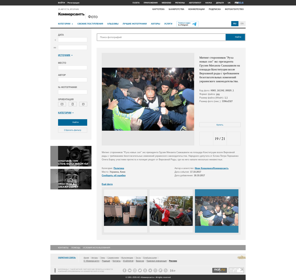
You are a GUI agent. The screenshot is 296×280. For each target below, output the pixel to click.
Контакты (63, 248)
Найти (75, 122)
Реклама (173, 261)
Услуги (168, 24)
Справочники (113, 258)
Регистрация (73, 3)
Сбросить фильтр (72, 130)
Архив (86, 258)
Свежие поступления (90, 24)
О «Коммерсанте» (92, 261)
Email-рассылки (150, 258)
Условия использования (96, 248)
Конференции (196, 9)
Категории (64, 24)
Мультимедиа (127, 258)
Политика (119, 168)
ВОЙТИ (61, 3)
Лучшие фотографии (135, 24)
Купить (220, 125)
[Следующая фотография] (233, 138)
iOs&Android (128, 261)
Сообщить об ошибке (114, 175)
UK (229, 3)
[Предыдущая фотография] (206, 138)
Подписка (215, 9)
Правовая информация (156, 261)
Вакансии (140, 261)
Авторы (155, 24)
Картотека (158, 9)
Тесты (138, 258)
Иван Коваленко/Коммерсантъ (212, 168)
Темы (102, 258)
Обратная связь (67, 258)
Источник (64, 55)
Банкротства (176, 9)
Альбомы (113, 24)
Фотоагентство (234, 9)
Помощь (75, 248)
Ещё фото (107, 184)
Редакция (106, 261)
